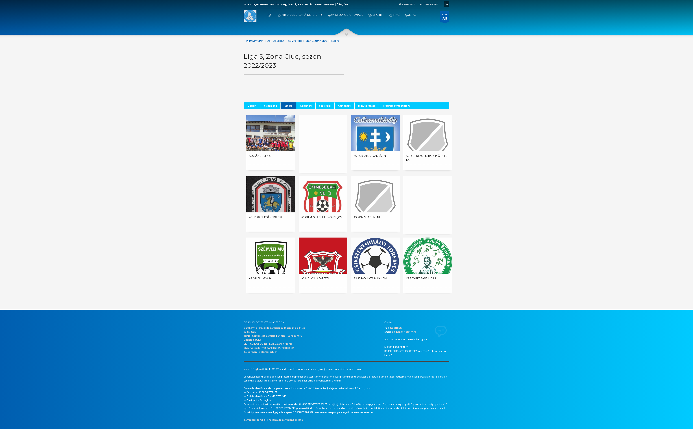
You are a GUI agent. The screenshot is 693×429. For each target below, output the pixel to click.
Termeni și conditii (255, 419)
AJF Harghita (275, 40)
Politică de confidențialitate (286, 419)
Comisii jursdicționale (345, 14)
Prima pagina (254, 40)
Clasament (270, 105)
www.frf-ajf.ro (253, 369)
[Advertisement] (399, 77)
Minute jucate (366, 105)
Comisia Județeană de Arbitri (300, 14)
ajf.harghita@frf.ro (404, 331)
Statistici (325, 105)
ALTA (445, 17)
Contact (411, 14)
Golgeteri (306, 105)
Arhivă (394, 14)
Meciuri (251, 105)
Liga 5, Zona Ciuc (316, 40)
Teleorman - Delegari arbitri (261, 351)
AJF (270, 14)
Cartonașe (344, 105)
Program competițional (397, 105)
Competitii (295, 40)
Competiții (376, 14)
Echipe (288, 105)
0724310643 (395, 327)
